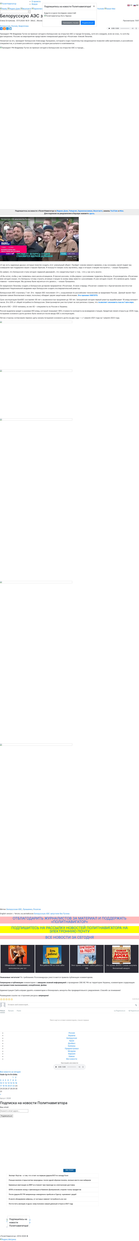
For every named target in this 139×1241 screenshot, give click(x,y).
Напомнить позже (70, 23)
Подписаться (87, 23)
